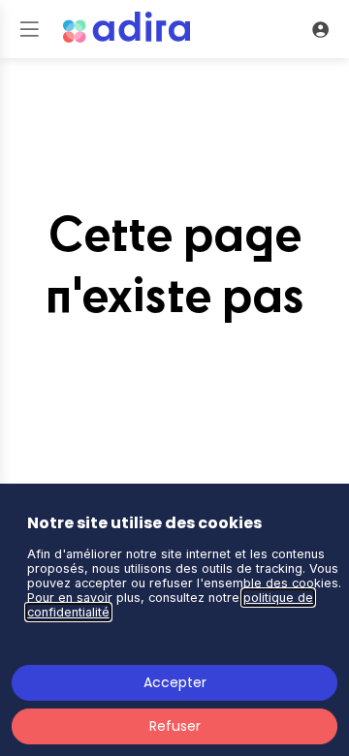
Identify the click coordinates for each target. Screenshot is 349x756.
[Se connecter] (320, 29)
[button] (29, 29)
